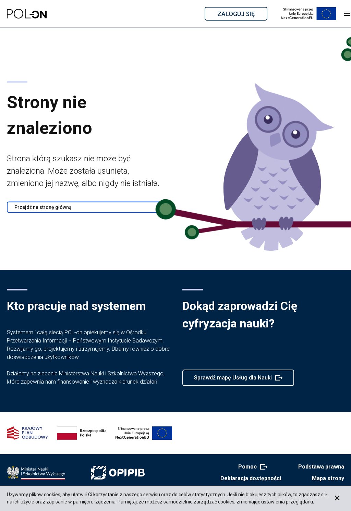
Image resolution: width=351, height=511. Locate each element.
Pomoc (250, 467)
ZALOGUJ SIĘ (242, 15)
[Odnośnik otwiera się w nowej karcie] (36, 472)
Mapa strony (328, 478)
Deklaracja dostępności (250, 478)
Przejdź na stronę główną (43, 207)
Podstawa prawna (321, 466)
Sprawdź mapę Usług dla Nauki (233, 380)
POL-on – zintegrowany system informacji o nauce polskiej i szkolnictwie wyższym (27, 13)
